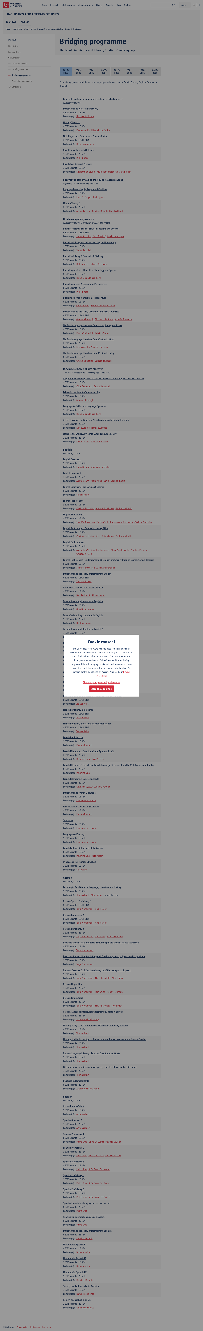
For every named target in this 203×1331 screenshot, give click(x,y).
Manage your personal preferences (101, 682)
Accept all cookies (101, 688)
